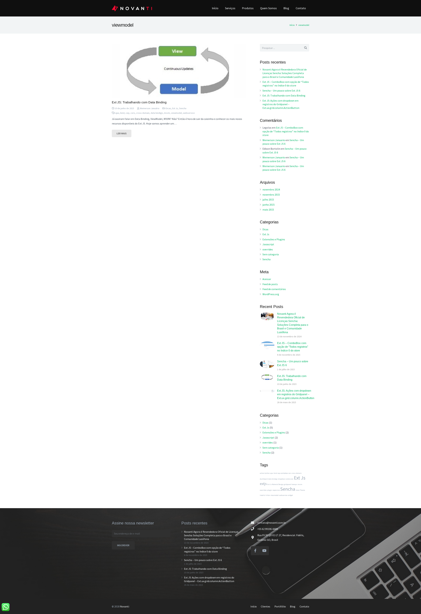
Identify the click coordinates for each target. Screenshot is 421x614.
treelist (262, 495)
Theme (302, 490)
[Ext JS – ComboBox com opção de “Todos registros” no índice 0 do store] (267, 345)
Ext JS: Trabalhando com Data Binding (139, 102)
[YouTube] (264, 550)
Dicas (168, 108)
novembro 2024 (271, 189)
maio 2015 (268, 209)
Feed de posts (270, 284)
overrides (267, 249)
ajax (117, 112)
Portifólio (280, 606)
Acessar (266, 279)
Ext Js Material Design (275, 484)
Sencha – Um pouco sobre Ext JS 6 (281, 90)
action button (265, 473)
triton (268, 495)
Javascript (268, 244)
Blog (292, 606)
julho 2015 (268, 199)
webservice (189, 112)
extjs (263, 483)
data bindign (157, 112)
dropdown (282, 479)
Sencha (182, 108)
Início (253, 606)
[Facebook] (255, 550)
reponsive (276, 490)
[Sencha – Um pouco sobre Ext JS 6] (267, 364)
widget (290, 495)
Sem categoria (270, 254)
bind (122, 112)
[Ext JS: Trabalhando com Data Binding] (179, 71)
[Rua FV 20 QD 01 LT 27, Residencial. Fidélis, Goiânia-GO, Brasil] (254, 537)
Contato (304, 606)
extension (289, 479)
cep (127, 112)
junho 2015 (268, 204)
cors (133, 112)
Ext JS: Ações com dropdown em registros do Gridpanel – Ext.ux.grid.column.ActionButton (280, 104)
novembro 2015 (271, 194)
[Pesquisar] (305, 48)
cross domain (142, 112)
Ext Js (175, 108)
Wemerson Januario (273, 140)
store (297, 490)
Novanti (124, 606)
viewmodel (176, 112)
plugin (269, 490)
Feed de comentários (274, 289)
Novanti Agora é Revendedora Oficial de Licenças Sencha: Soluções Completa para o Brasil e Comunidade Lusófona (284, 73)
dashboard (264, 479)
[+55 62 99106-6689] (254, 528)
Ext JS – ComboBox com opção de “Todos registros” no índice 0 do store (285, 131)
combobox (284, 473)
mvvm (167, 112)
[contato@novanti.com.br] (254, 522)
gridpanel (287, 484)
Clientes (265, 606)
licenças (294, 484)
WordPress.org (270, 294)
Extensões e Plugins (273, 239)
